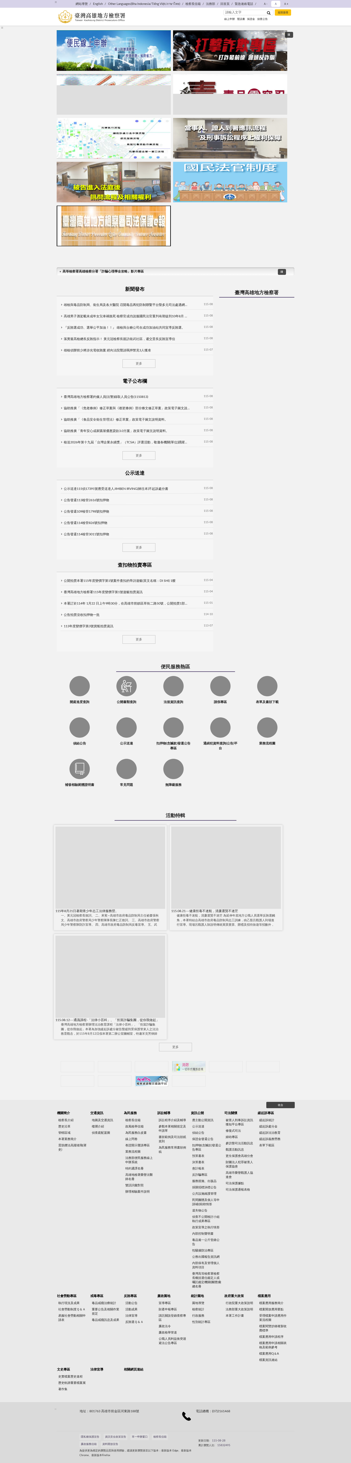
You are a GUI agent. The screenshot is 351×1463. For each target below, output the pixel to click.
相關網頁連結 (133, 1369)
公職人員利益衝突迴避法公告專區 (172, 1341)
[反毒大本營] (77, 1066)
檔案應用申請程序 (271, 1336)
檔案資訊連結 (268, 1360)
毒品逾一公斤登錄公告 (206, 1242)
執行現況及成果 (69, 1303)
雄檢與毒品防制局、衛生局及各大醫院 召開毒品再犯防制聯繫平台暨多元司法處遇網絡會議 (127, 305)
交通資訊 (96, 1113)
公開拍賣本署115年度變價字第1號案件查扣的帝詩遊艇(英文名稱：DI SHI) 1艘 (120, 580)
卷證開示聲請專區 (137, 1145)
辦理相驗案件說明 (137, 1191)
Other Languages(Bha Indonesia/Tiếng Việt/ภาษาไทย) (144, 3)
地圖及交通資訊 (102, 1120)
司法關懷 (230, 1113)
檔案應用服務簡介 (271, 1303)
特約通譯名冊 (134, 1168)
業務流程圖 (133, 1151)
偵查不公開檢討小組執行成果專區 (206, 1219)
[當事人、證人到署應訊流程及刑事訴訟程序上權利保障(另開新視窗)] (230, 138)
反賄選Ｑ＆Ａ (134, 1322)
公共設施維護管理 (204, 1193)
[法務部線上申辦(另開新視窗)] (77, 1081)
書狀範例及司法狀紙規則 (172, 1139)
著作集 (62, 1389)
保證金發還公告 (202, 1139)
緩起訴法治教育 (270, 1132)
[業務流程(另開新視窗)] (114, 138)
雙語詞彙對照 (134, 1185)
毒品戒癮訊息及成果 (105, 1320)
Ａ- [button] (265, 3)
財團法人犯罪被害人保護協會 (239, 1164)
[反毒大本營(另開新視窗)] (230, 94)
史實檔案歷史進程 (70, 1376)
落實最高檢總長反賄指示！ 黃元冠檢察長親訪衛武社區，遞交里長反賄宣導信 (119, 339)
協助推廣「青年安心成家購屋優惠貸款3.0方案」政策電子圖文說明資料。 (116, 431)
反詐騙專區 (199, 1174)
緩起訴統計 (266, 1120)
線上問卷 (131, 1139)
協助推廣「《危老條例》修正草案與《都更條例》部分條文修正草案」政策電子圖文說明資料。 (127, 408)
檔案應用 (264, 1296)
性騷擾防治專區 (202, 1250)
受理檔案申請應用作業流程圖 (273, 1318)
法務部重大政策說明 (239, 1309)
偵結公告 (198, 1132)
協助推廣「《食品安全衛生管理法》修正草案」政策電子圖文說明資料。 (116, 419)
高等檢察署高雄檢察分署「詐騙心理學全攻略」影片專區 (103, 271)
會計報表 (198, 1168)
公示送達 (198, 1126)
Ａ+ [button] (286, 3)
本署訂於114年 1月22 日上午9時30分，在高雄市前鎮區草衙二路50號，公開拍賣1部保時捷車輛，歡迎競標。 (127, 603)
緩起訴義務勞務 (270, 1139)
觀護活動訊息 (235, 1149)
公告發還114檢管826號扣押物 (85, 523)
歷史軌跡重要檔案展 (72, 1382)
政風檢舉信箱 (134, 1126)
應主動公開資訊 (202, 1120)
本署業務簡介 (67, 1139)
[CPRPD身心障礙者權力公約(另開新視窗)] (226, 1066)
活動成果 (131, 1309)
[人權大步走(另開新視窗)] (114, 1081)
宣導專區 (165, 1303)
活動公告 (131, 1303)
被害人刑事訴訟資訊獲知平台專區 (239, 1122)
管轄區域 (64, 1132)
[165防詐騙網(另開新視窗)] (114, 1066)
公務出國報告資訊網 (206, 1256)
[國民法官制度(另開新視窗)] (230, 182)
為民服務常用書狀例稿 (172, 1149)
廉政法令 (165, 1326)
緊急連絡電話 (244, 3)
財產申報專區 (168, 1309)
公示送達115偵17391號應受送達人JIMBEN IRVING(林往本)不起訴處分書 (116, 488)
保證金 (251, 19)
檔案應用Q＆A (269, 1353)
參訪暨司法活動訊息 (239, 1143)
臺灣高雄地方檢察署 (257, 292)
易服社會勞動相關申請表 (72, 1318)
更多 (139, 363)
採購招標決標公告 (204, 1187)
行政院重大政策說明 (239, 1303)
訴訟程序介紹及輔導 (172, 1120)
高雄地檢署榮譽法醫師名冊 (139, 1177)
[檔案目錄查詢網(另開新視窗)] (189, 1081)
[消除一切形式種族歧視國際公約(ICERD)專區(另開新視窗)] (189, 1066)
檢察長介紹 (66, 1120)
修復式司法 (233, 1130)
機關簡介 (63, 1113)
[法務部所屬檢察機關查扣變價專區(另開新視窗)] (151, 1066)
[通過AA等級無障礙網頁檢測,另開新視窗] (209, 1439)
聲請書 (241, 19)
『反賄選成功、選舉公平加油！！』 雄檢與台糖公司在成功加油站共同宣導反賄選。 (124, 327)
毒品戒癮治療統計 (104, 1303)
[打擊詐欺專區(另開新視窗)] (230, 50)
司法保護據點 (235, 1183)
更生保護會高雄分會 (239, 1155)
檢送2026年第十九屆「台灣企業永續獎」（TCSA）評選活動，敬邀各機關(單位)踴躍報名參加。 (127, 442)
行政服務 (198, 1315)
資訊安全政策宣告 (115, 1437)
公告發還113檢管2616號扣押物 (86, 500)
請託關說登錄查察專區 (172, 1318)
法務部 (210, 3)
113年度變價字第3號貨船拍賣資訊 (88, 626)
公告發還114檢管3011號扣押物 (86, 534)
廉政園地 (163, 1296)
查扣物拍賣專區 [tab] (135, 565)
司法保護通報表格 (238, 1189)
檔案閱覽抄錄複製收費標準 (273, 1328)
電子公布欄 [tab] (135, 381)
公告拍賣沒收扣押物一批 (82, 615)
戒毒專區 (96, 1296)
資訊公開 (197, 1113)
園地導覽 (198, 1303)
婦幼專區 (232, 1137)
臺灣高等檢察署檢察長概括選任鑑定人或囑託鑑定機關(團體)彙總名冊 (206, 1280)
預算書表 (198, 1155)
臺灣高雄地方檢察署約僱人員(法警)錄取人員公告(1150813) (106, 396)
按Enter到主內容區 (15, 3)
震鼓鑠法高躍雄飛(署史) (72, 1147)
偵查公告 (262, 19)
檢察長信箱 (193, 3)
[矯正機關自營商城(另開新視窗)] (263, 1066)
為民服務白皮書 (136, 1132)
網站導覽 (82, 3)
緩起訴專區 (266, 1113)
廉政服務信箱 (89, 1444)
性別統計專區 (201, 1322)
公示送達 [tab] (135, 473)
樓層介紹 (98, 1126)
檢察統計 (198, 1309)
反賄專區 (130, 1296)
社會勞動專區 (67, 1296)
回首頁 (225, 3)
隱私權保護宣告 (90, 1437)
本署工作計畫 (235, 1315)
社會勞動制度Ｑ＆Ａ (72, 1309)
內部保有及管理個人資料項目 (206, 1265)
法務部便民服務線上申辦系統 (139, 1160)
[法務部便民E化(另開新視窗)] (114, 50)
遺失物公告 (199, 1210)
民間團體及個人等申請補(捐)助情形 (206, 1202)
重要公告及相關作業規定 (105, 1311)
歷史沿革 (64, 1126)
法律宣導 (131, 1315)
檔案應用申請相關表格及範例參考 (273, 1345)
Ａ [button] (275, 3)
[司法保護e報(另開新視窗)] (114, 226)
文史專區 (63, 1369)
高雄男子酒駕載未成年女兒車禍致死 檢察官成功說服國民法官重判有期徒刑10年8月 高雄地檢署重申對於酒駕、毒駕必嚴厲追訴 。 (127, 316)
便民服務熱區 (175, 666)
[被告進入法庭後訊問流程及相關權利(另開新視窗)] (114, 182)
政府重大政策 (234, 1296)
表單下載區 (266, 1145)
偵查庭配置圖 (101, 1132)
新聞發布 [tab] (135, 289)
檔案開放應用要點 (271, 1309)
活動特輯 (175, 815)
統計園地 (197, 1296)
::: (56, 2)
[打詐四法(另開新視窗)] (114, 94)
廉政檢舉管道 (168, 1332)
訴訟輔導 (163, 1113)
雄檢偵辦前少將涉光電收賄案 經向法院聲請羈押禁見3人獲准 (107, 350)
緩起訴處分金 (268, 1126)
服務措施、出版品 (204, 1181)
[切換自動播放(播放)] (289, 35)
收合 (280, 1105)
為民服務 (130, 1113)
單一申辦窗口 (140, 1437)
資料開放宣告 (110, 1444)
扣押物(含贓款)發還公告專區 (206, 1147)
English (98, 3)
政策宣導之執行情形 (206, 1227)
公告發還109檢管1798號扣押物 (86, 511)
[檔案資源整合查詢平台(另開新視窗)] (151, 1081)
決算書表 (198, 1162)
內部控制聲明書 (202, 1233)
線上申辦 (229, 19)
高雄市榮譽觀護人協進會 (239, 1175)
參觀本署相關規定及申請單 (172, 1128)
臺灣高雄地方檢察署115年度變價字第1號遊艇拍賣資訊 (103, 592)
